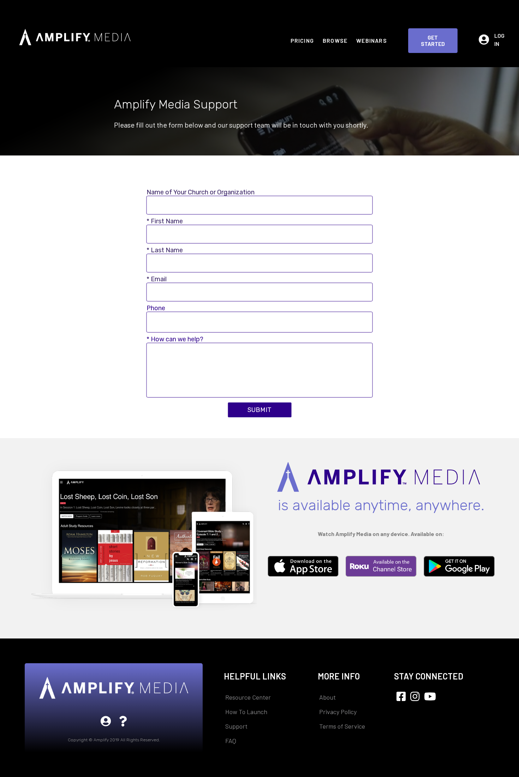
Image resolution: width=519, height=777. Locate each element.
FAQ (230, 740)
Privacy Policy (338, 712)
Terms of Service (342, 726)
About (327, 697)
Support (236, 726)
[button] (433, 40)
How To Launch (246, 712)
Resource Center (248, 697)
